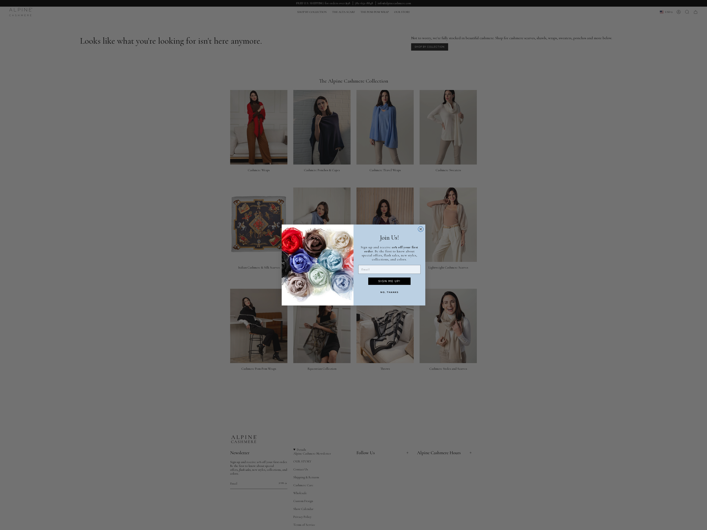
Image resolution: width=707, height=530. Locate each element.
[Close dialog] (420, 229)
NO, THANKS (389, 292)
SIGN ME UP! (389, 281)
